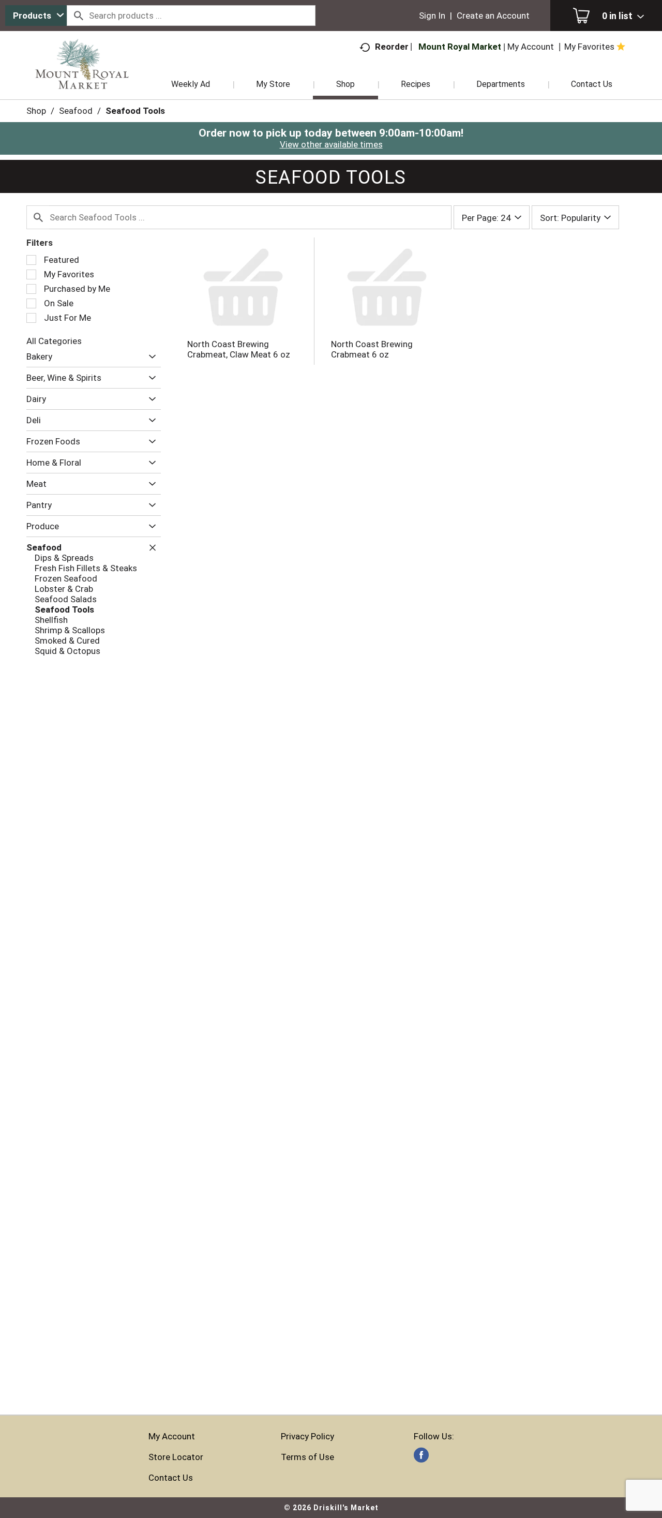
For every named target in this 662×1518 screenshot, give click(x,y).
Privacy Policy (307, 1436)
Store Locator (175, 1457)
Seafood (76, 111)
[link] (421, 1455)
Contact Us (170, 1477)
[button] (150, 356)
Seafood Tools (135, 111)
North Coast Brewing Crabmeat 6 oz (372, 349)
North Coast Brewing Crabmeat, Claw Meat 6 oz (238, 349)
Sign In (432, 15)
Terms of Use (307, 1457)
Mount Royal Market (459, 46)
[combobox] (36, 15)
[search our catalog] (78, 15)
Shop (36, 111)
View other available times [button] (331, 144)
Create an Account (493, 15)
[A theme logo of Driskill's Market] (82, 77)
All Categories (54, 341)
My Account (171, 1436)
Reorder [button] (392, 46)
